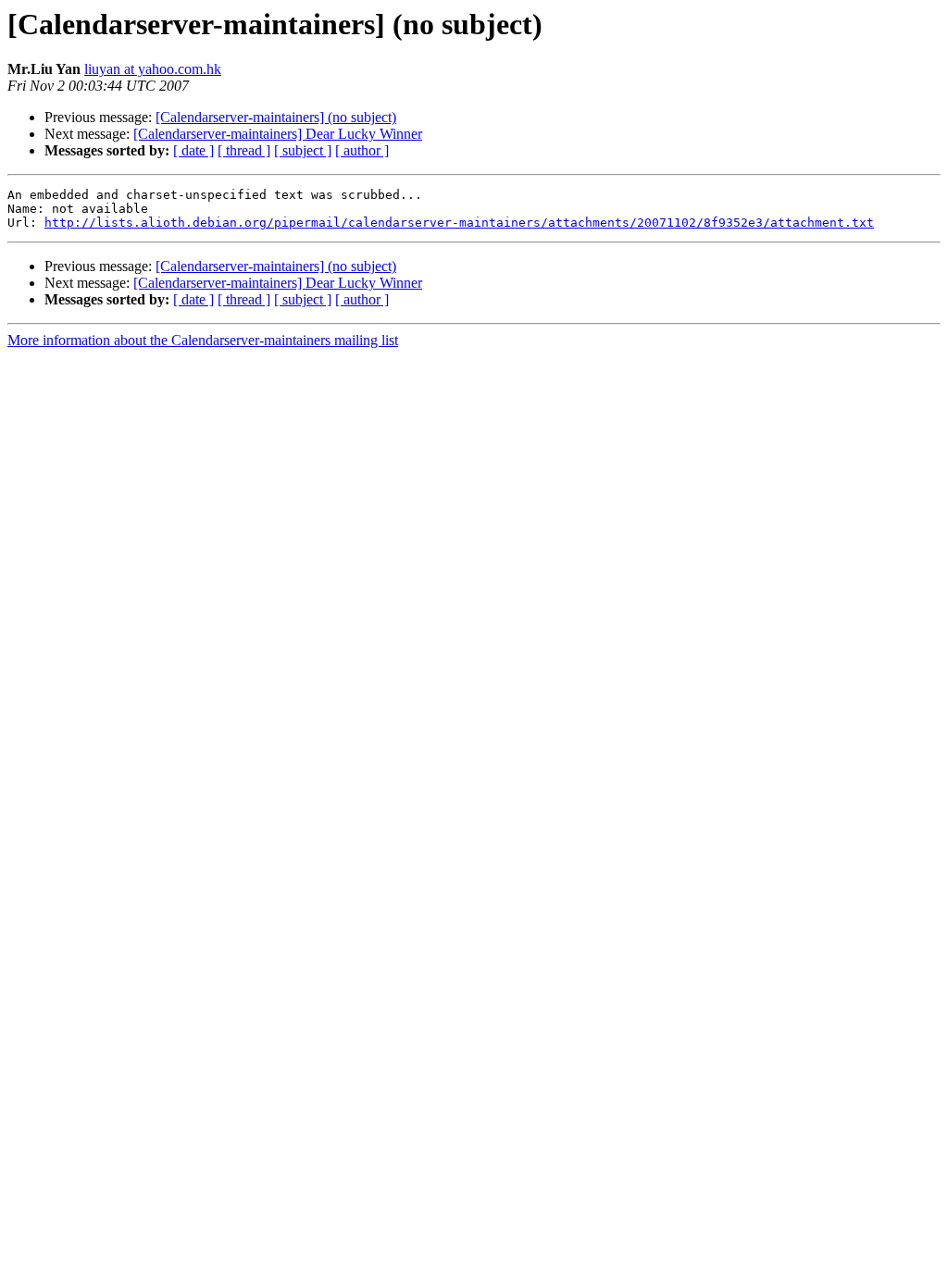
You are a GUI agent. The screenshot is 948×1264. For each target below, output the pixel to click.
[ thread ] (244, 150)
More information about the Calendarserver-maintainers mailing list (202, 340)
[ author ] (362, 150)
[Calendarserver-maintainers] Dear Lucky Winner (277, 134)
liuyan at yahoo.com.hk (152, 69)
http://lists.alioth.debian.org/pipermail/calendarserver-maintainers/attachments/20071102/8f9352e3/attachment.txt (459, 222)
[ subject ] (302, 150)
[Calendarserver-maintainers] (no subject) (276, 117)
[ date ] (193, 150)
